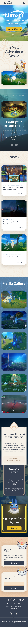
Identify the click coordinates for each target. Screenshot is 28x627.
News (14, 603)
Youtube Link (16, 613)
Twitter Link (11, 613)
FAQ (19, 603)
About (9, 603)
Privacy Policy (10, 606)
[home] (7, 2)
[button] (24, 2)
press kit (19, 606)
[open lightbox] (14, 299)
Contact (14, 609)
